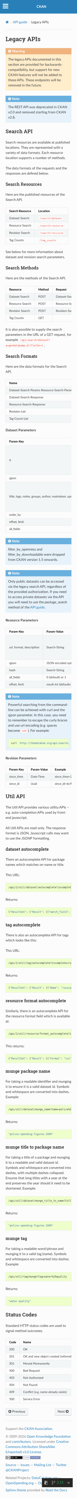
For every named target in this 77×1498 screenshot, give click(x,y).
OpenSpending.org (20, 1483)
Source (11, 1465)
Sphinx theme (16, 1490)
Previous (18, 1411)
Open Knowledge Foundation (49, 1436)
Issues (25, 1465)
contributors (21, 1441)
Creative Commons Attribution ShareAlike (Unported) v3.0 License (37, 1447)
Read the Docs (56, 1490)
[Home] (7, 22)
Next (62, 1411)
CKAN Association (38, 1429)
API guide (20, 22)
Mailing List (42, 1465)
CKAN (41, 6)
